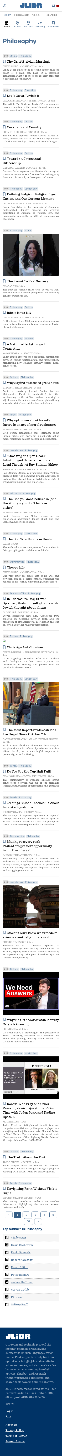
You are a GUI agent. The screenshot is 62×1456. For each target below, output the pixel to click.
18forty (28, 353)
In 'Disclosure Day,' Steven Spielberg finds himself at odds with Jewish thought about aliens (30, 603)
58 (28, 1221)
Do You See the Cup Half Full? (29, 771)
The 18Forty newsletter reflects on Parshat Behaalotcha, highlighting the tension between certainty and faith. (31, 1204)
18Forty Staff (11, 812)
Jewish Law (31, 189)
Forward (23, 612)
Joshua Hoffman (22, 1282)
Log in (9, 1411)
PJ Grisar (9, 612)
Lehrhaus (31, 469)
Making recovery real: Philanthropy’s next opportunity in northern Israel (27, 846)
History (29, 339)
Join (8, 1416)
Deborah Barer (13, 168)
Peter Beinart (12, 652)
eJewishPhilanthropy (17, 387)
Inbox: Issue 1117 (19, 313)
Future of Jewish (46, 739)
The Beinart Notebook (39, 652)
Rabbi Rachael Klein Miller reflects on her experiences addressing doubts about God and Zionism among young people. (31, 519)
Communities (17, 562)
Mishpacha (29, 66)
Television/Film (18, 593)
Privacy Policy (15, 1430)
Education (30, 90)
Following (40, 24)
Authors (28, 24)
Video (36, 15)
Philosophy (25, 56)
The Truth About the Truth (27, 1157)
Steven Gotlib (20, 1289)
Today (7, 24)
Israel (13, 415)
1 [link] (17, 1215)
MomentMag (11, 1121)
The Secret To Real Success (27, 281)
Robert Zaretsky (21, 1259)
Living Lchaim (12, 1029)
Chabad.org (10, 286)
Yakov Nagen (11, 353)
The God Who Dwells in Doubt (29, 539)
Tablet (27, 1162)
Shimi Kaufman (12, 469)
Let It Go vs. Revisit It (23, 96)
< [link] (9, 1215)
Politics (29, 122)
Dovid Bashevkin (22, 1245)
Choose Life (16, 567)
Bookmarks (53, 24)
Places (17, 24)
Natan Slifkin (19, 1267)
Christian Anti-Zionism (25, 647)
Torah (13, 766)
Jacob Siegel (11, 1162)
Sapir (6, 544)
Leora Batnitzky (13, 203)
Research (51, 15)
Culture (14, 377)
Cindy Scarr (10, 66)
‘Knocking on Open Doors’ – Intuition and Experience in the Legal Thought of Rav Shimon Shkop (30, 460)
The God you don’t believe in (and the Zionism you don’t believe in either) (29, 503)
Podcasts (21, 15)
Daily (7, 15)
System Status (15, 1441)
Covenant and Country (24, 127)
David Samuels (20, 1252)
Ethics (13, 56)
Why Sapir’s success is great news (33, 383)
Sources (33, 132)
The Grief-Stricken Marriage (28, 61)
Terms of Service (16, 1435)
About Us (11, 1424)
